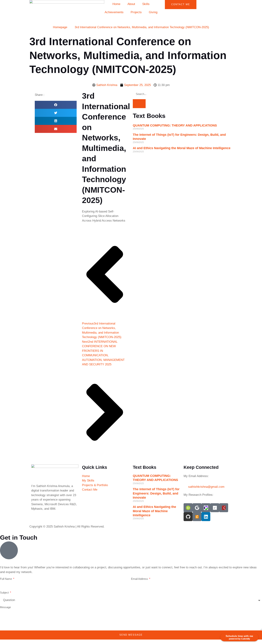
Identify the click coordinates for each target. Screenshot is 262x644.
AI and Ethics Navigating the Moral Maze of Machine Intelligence (181, 148)
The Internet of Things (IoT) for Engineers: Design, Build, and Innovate (156, 493)
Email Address (140, 578)
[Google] (196, 507)
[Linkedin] (205, 516)
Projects (136, 12)
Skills (146, 4)
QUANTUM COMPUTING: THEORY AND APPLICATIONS (175, 125)
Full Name (6, 578)
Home (116, 4)
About (131, 4)
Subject (4, 592)
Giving (153, 12)
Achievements (114, 12)
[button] (56, 105)
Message (5, 607)
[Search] (139, 103)
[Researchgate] (214, 507)
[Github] (188, 516)
